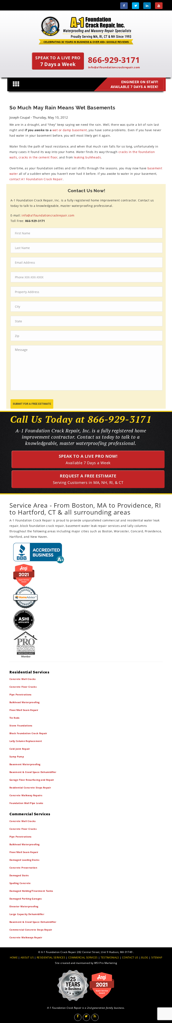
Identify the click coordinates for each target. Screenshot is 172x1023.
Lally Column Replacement (25, 741)
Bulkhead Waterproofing (24, 702)
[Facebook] (124, 5)
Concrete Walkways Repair (25, 937)
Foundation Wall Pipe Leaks (26, 803)
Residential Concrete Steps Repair (30, 787)
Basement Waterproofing (24, 764)
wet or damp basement (69, 130)
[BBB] (86, 553)
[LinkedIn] (147, 5)
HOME (14, 957)
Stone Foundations (20, 725)
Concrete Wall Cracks (22, 679)
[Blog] (95, 1017)
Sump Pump (16, 756)
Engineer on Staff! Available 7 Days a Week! (134, 84)
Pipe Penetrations (20, 694)
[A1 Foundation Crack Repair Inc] (86, 29)
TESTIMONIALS (110, 957)
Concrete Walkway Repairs (25, 795)
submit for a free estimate (32, 403)
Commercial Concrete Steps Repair (30, 929)
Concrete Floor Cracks (22, 686)
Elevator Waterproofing (23, 906)
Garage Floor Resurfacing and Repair (31, 779)
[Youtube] (159, 5)
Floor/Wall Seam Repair (23, 710)
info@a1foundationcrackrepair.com (114, 67)
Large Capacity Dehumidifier (26, 914)
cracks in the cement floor (38, 157)
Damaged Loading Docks (24, 859)
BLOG (144, 957)
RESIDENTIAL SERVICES (51, 957)
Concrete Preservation (23, 867)
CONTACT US (130, 957)
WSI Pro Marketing (105, 963)
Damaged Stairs (19, 875)
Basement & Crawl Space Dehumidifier (32, 772)
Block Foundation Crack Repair (28, 733)
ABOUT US (27, 957)
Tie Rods (14, 717)
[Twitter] (135, 5)
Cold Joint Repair (19, 748)
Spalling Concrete (20, 883)
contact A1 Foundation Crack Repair (36, 179)
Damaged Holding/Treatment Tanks (31, 890)
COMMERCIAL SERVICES (83, 957)
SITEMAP (156, 957)
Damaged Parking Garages (25, 898)
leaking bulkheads (87, 157)
